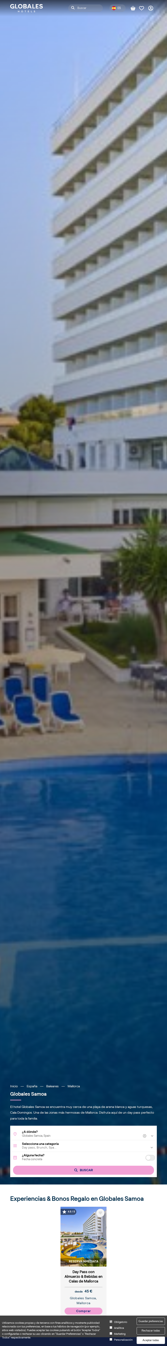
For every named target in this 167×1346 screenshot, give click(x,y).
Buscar (86, 1170)
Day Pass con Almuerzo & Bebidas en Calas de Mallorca (83, 1277)
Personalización (123, 1339)
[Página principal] (26, 8)
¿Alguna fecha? (33, 1155)
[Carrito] (135, 8)
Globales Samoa (83, 1298)
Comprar (83, 1311)
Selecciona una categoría (40, 1143)
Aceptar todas (151, 1340)
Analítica (119, 1327)
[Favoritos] (143, 8)
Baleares (52, 1086)
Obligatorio (120, 1322)
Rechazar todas (151, 1330)
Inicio (14, 1086)
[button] (83, 1148)
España (32, 1086)
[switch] (150, 1158)
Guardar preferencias (150, 1321)
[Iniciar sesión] (152, 8)
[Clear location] (145, 1136)
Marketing (119, 1333)
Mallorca (74, 1086)
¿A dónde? (30, 1131)
